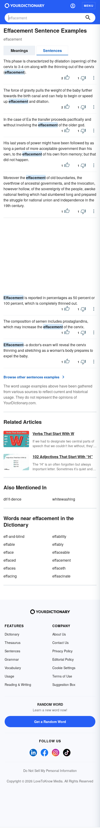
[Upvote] (67, 78)
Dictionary (12, 634)
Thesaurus (12, 642)
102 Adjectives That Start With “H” (63, 456)
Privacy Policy (62, 651)
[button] (73, 5)
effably (57, 544)
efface (8, 552)
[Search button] (88, 18)
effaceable (61, 552)
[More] (94, 78)
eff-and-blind (13, 536)
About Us (59, 634)
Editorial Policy (63, 659)
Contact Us (60, 642)
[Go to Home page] (24, 5)
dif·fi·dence (12, 499)
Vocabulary (13, 667)
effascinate (61, 576)
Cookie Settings (63, 667)
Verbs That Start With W (53, 433)
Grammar (12, 659)
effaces (9, 568)
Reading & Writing (18, 684)
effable (9, 544)
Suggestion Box (63, 684)
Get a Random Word (50, 721)
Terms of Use (62, 676)
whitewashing (63, 499)
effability (59, 536)
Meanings (19, 50)
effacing (10, 576)
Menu (88, 5)
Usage (9, 676)
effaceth (59, 568)
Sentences (52, 50)
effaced (9, 560)
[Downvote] (83, 78)
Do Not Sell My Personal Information (50, 770)
